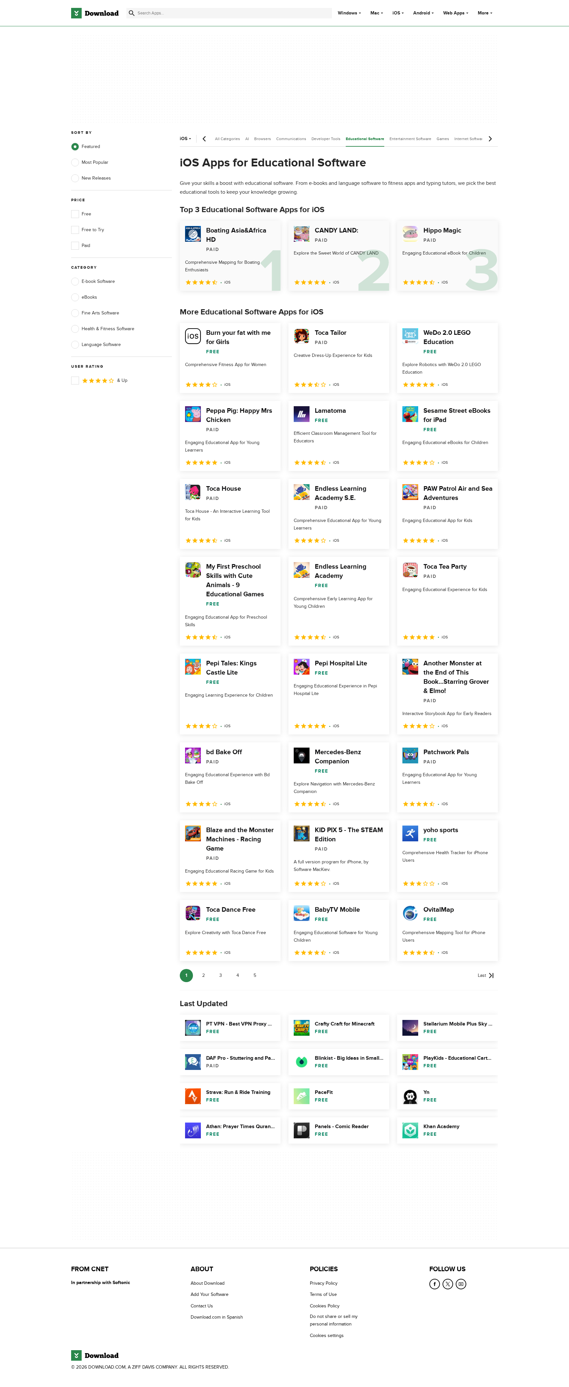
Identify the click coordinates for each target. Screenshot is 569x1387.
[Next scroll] (490, 139)
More (483, 13)
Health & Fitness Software (108, 329)
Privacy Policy (324, 1283)
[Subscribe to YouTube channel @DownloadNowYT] (461, 1284)
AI (247, 138)
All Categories (227, 138)
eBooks (89, 297)
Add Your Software (210, 1295)
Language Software (101, 344)
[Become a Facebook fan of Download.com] (434, 1284)
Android (421, 13)
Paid (86, 245)
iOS (396, 13)
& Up (122, 380)
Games (443, 138)
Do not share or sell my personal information (334, 1320)
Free (86, 214)
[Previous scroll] (204, 139)
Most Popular (95, 162)
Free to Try (93, 230)
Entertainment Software (410, 138)
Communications (291, 138)
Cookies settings (327, 1335)
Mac (374, 13)
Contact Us (202, 1306)
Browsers (262, 138)
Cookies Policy (324, 1306)
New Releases (96, 178)
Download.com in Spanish (217, 1317)
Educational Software (365, 138)
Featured (91, 146)
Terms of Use (323, 1295)
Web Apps (454, 13)
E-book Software (98, 281)
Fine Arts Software (100, 313)
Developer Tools (326, 138)
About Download (208, 1283)
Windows (347, 13)
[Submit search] (131, 13)
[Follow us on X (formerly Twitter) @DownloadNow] (448, 1284)
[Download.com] (95, 13)
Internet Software (469, 138)
